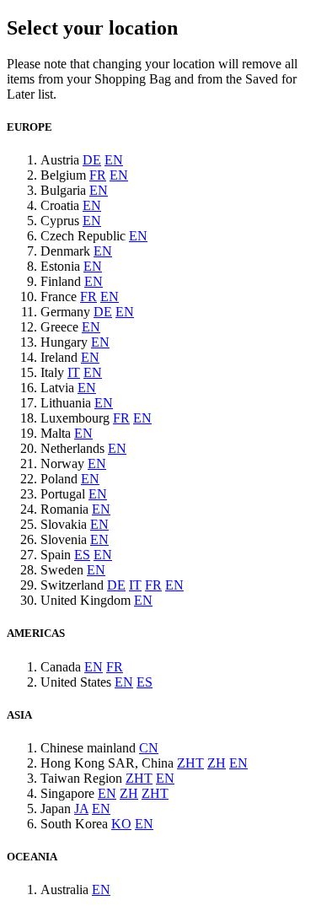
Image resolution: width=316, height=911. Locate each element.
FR (97, 175)
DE (92, 160)
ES (82, 554)
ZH (216, 763)
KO (121, 824)
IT (73, 372)
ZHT (190, 763)
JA (81, 808)
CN (148, 748)
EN (113, 160)
